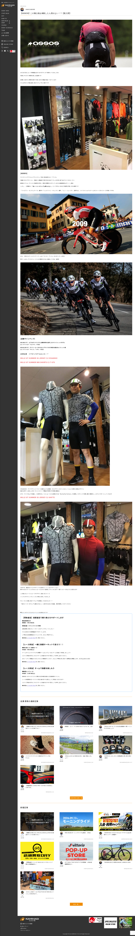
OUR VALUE (4, 20)
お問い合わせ (23, 928)
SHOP (3, 22)
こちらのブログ (31, 638)
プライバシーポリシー (25, 930)
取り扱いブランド (24, 926)
